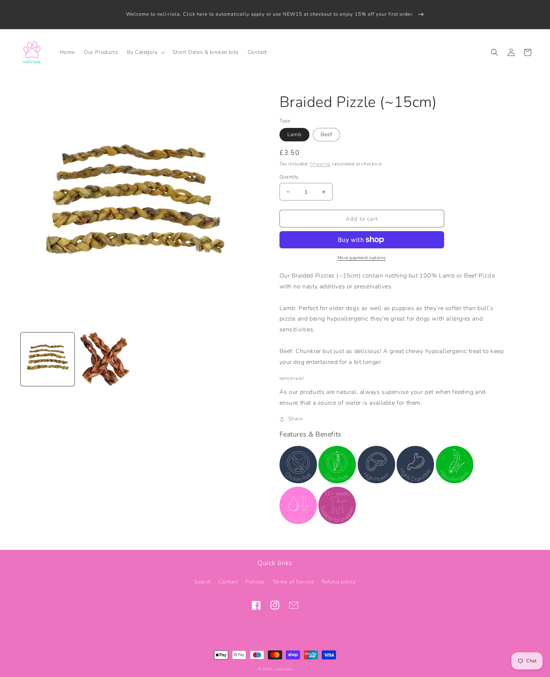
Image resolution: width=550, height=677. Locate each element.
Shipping (320, 164)
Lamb (294, 134)
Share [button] (295, 418)
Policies (255, 581)
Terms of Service (293, 581)
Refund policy (338, 581)
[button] (145, 52)
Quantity (289, 177)
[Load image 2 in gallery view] (105, 359)
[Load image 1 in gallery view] (47, 359)
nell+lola (283, 669)
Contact (228, 581)
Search (202, 581)
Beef (326, 134)
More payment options (361, 258)
